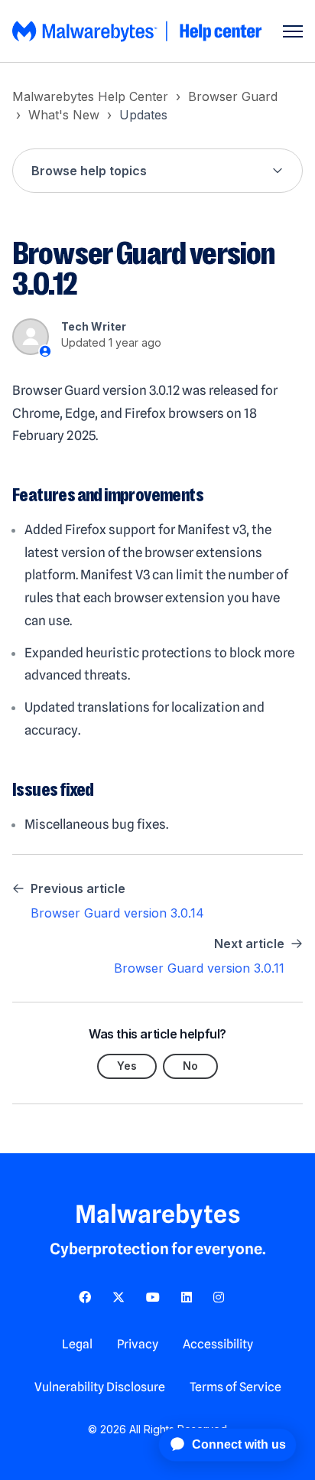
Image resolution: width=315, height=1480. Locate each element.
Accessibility (218, 1344)
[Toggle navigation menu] (293, 31)
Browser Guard (233, 96)
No (190, 1065)
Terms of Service (235, 1387)
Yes (127, 1065)
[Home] (138, 31)
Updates (143, 114)
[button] (157, 170)
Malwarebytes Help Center (90, 96)
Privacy (137, 1344)
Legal (77, 1344)
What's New (63, 114)
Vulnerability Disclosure (99, 1387)
